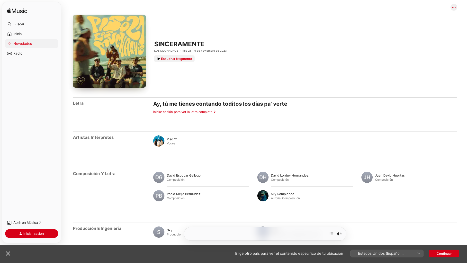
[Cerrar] (8, 253)
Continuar (444, 253)
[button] (31, 24)
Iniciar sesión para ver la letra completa (182, 112)
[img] (17, 11)
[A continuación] (331, 233)
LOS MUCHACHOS (166, 50)
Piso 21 (186, 50)
